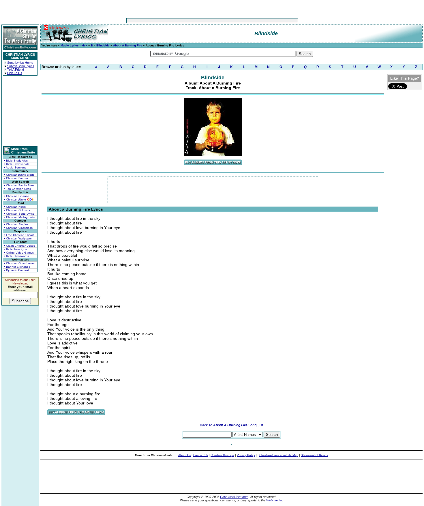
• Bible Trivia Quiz (15, 249)
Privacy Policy (246, 455)
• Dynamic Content (16, 270)
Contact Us (200, 455)
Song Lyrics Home (20, 62)
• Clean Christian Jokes (19, 245)
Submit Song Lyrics (20, 66)
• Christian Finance (16, 196)
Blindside (103, 45)
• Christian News (15, 206)
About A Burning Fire (127, 45)
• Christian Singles (16, 224)
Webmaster (274, 500)
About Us (184, 455)
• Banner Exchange (17, 266)
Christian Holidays (222, 455)
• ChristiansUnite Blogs (19, 174)
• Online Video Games (19, 252)
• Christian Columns (17, 210)
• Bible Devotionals (16, 164)
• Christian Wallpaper (18, 238)
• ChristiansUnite (19, 199)
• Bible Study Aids (16, 160)
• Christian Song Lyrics (19, 213)
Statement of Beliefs (314, 455)
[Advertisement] (194, 20)
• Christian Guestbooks (19, 263)
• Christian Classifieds (18, 227)
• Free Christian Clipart (19, 235)
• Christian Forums (16, 178)
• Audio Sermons (15, 167)
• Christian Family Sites (19, 185)
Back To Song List (231, 425)
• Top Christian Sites (17, 188)
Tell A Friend (15, 69)
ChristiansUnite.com (234, 496)
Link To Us (14, 73)
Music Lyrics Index (74, 45)
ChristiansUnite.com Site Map (278, 455)
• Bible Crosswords (16, 256)
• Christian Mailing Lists (19, 217)
